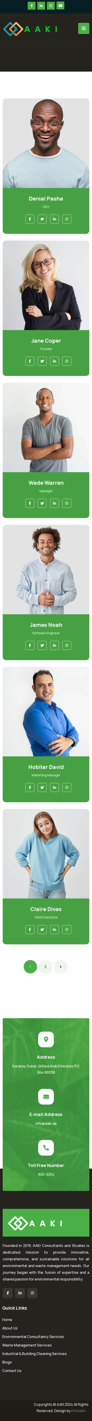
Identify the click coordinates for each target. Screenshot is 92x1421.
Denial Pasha (46, 198)
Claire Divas (46, 909)
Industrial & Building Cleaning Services (34, 1353)
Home (7, 1319)
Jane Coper (46, 340)
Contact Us (11, 1370)
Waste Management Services (27, 1345)
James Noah (46, 624)
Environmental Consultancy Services (33, 1336)
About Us (10, 1328)
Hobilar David (46, 766)
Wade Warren (46, 482)
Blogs (7, 1362)
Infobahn (78, 1410)
